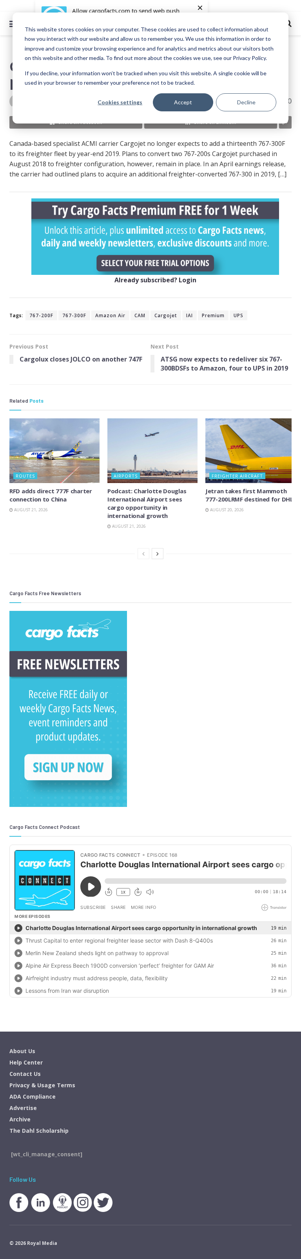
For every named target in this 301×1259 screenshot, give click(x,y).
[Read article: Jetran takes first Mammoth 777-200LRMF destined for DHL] (250, 450)
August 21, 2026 (30, 509)
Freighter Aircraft (237, 476)
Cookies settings (120, 102)
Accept (183, 102)
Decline (246, 102)
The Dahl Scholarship (39, 1130)
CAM (139, 315)
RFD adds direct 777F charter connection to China (50, 495)
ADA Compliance (32, 1096)
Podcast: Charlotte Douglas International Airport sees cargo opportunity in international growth (146, 503)
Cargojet (165, 315)
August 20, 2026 (226, 509)
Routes (25, 476)
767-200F (41, 315)
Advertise (23, 1108)
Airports (126, 476)
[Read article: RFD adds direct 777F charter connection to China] (54, 450)
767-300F (74, 315)
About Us (22, 1051)
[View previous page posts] (143, 553)
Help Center (26, 1062)
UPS (238, 315)
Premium (213, 315)
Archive (20, 1119)
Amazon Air (110, 315)
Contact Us (25, 1073)
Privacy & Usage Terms (42, 1085)
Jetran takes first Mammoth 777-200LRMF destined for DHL (249, 495)
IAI (189, 315)
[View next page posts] (157, 553)
